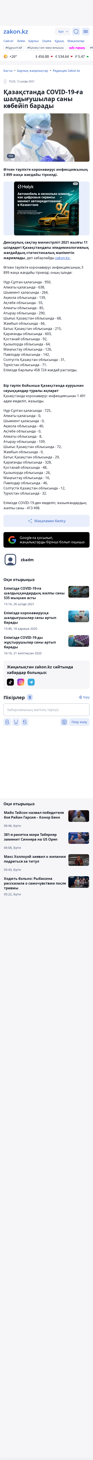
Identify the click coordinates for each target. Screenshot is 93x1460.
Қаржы (33, 41)
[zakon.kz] (15, 31)
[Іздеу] (76, 31)
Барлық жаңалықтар (32, 71)
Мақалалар (75, 41)
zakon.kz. (63, 257)
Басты (8, 71)
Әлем (21, 41)
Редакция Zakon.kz (66, 71)
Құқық (59, 41)
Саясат (8, 41)
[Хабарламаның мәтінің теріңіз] (46, 709)
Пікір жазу (79, 722)
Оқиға (46, 41)
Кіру (86, 697)
